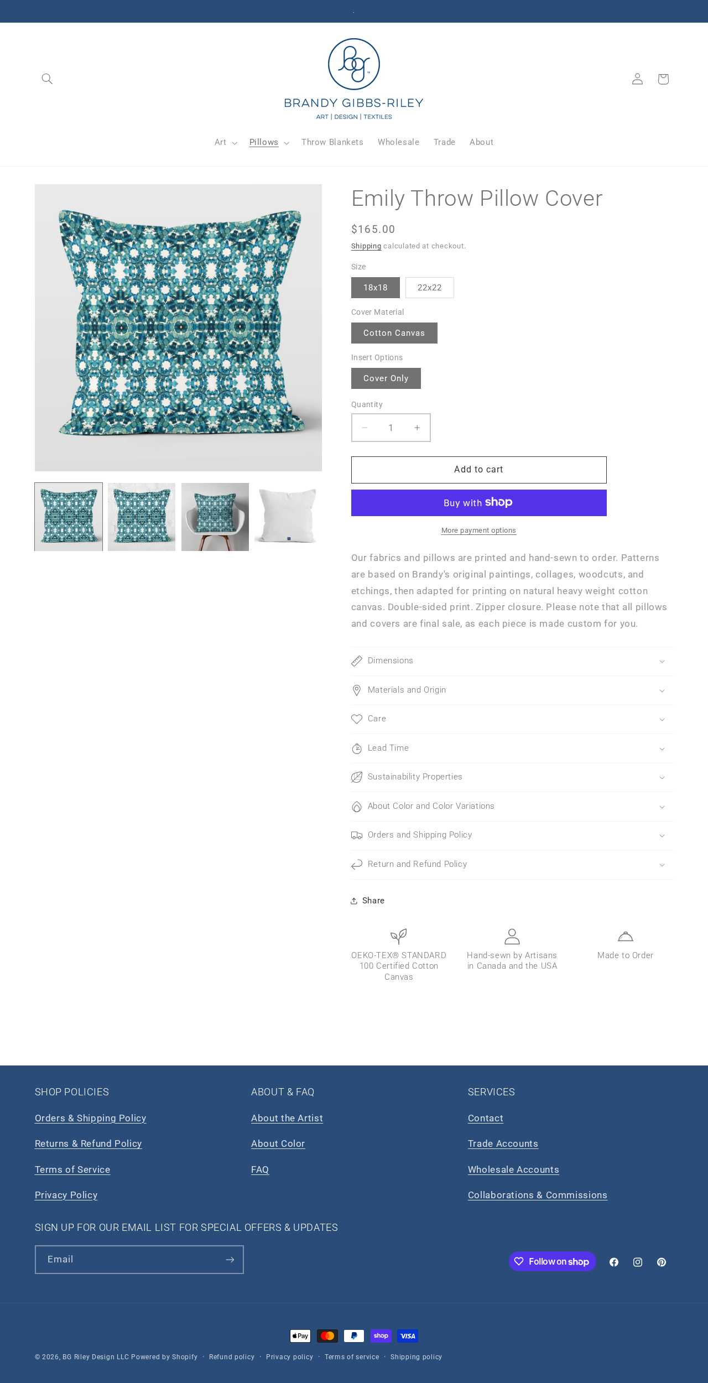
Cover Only (386, 378)
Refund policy (232, 1357)
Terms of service (352, 1357)
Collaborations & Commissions (538, 1194)
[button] (47, 79)
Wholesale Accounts (513, 1169)
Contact (485, 1118)
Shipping (366, 246)
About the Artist (287, 1118)
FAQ (260, 1169)
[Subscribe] (229, 1259)
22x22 (430, 288)
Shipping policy (416, 1357)
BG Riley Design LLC (96, 1357)
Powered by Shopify (164, 1357)
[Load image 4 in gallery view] (288, 516)
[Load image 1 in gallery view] (68, 516)
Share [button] (373, 900)
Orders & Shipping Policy (91, 1118)
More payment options (479, 530)
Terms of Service (73, 1169)
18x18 (375, 288)
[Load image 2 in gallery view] (141, 516)
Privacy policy (289, 1357)
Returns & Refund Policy (89, 1143)
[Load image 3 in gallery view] (215, 516)
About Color (278, 1143)
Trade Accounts (503, 1143)
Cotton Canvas (394, 333)
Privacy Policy (66, 1194)
